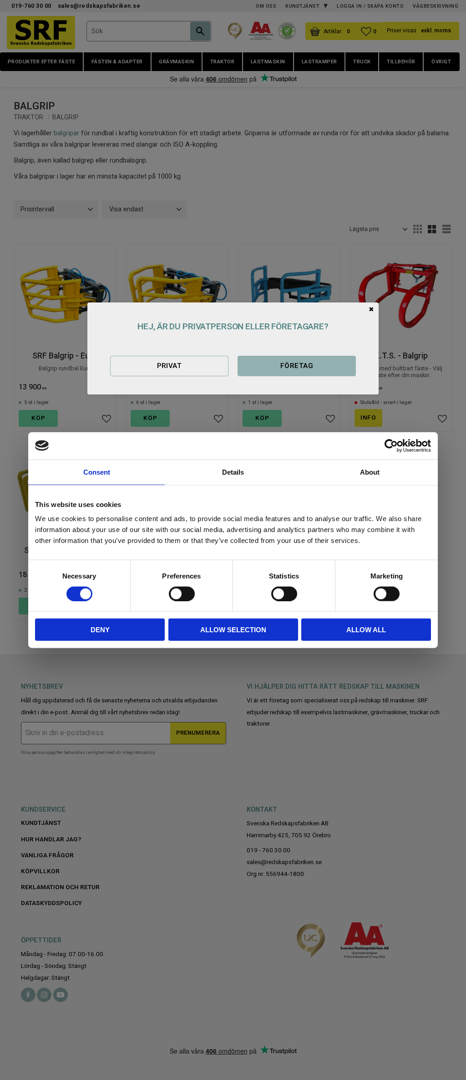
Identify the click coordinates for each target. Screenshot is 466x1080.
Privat (169, 366)
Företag (296, 366)
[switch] (182, 593)
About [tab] (370, 472)
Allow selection (233, 630)
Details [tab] (233, 472)
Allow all (366, 630)
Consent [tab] (96, 472)
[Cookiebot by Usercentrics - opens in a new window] (391, 445)
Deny (100, 630)
